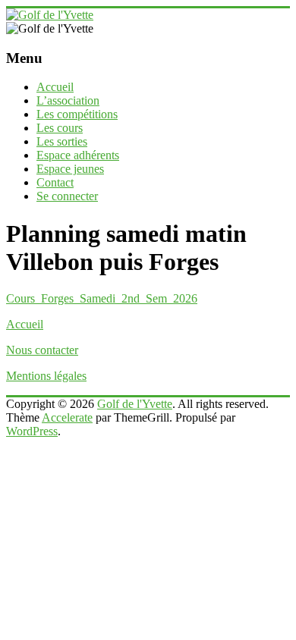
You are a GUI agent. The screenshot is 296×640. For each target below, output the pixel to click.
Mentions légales (46, 375)
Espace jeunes (70, 168)
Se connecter (67, 196)
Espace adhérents (77, 155)
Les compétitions (77, 114)
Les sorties (61, 141)
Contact (55, 182)
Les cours (59, 127)
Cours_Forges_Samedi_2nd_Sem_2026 (101, 298)
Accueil (55, 86)
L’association (67, 100)
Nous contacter (42, 350)
